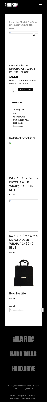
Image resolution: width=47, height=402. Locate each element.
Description (17, 103)
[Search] (42, 310)
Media (12, 395)
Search (12, 306)
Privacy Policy (28, 398)
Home (11, 22)
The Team (14, 398)
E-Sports (22, 395)
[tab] (23, 103)
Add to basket (25, 89)
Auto (18, 22)
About (32, 395)
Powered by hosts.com (27, 389)
